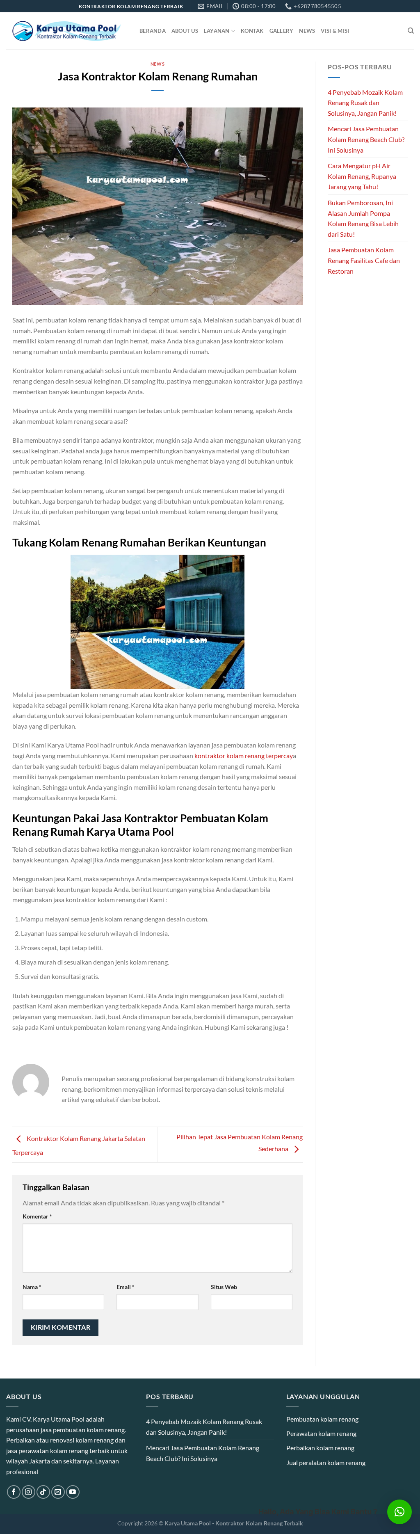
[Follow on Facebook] (14, 1492)
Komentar (37, 1216)
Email (125, 1286)
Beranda (152, 30)
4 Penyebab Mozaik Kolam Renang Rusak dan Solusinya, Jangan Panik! (365, 102)
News (307, 30)
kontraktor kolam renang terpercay (243, 755)
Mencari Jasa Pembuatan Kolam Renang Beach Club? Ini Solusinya (366, 139)
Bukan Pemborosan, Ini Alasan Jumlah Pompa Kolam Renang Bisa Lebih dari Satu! (363, 218)
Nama (32, 1286)
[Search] (411, 31)
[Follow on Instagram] (28, 1492)
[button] (399, 1512)
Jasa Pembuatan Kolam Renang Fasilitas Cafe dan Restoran (364, 260)
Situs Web (224, 1286)
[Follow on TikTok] (43, 1492)
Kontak (252, 30)
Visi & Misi (335, 30)
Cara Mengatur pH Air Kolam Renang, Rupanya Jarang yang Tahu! (362, 176)
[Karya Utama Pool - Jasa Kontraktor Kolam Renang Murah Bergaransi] (66, 31)
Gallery (281, 30)
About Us (184, 30)
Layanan (217, 30)
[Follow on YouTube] (73, 1492)
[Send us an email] (58, 1492)
